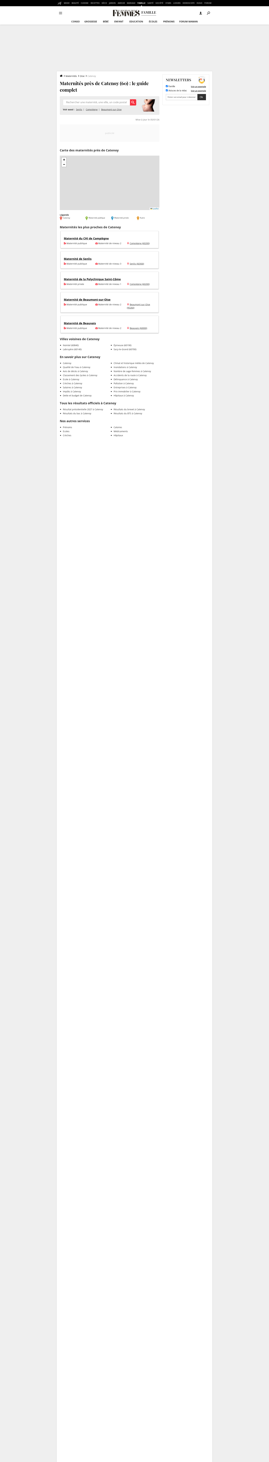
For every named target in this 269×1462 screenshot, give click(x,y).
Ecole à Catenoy (71, 379)
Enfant (118, 21)
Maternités (71, 76)
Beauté (75, 3)
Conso (75, 21)
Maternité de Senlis (78, 259)
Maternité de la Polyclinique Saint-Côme (92, 279)
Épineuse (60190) (122, 345)
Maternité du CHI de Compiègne (86, 238)
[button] (64, 159)
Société (159, 3)
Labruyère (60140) (72, 349)
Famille (141, 3)
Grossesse (90, 21)
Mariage (131, 3)
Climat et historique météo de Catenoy (134, 363)
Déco (104, 3)
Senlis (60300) (137, 263)
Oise (82, 76)
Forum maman (188, 21)
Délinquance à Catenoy (126, 379)
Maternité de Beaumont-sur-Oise (87, 299)
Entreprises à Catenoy (125, 387)
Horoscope (189, 3)
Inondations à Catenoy (125, 367)
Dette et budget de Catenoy (77, 395)
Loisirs (177, 3)
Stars (168, 3)
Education (136, 21)
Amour (121, 3)
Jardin (112, 3)
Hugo (199, 3)
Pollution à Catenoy (124, 383)
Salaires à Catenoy (72, 387)
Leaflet (155, 208)
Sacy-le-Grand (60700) (125, 349)
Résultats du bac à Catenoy (77, 413)
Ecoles (66, 431)
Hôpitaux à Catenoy (124, 395)
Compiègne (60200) (140, 243)
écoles (153, 21)
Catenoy (67, 363)
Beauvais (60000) (138, 328)
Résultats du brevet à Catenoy (129, 409)
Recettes (95, 3)
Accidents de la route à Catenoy (130, 375)
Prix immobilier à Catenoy (127, 391)
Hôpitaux (118, 435)
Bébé (106, 21)
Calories (118, 427)
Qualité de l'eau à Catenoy (76, 367)
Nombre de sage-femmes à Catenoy (132, 371)
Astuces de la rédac (177, 91)
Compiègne (92, 109)
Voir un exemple (198, 86)
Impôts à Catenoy (72, 391)
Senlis (79, 109)
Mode (67, 3)
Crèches (67, 435)
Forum (207, 3)
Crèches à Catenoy (72, 383)
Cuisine (84, 3)
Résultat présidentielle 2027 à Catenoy (83, 409)
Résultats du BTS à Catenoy (128, 413)
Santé (150, 3)
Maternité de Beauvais (80, 323)
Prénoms (169, 21)
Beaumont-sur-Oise (111, 109)
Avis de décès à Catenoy (75, 371)
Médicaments (121, 431)
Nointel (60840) (71, 345)
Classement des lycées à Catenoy (80, 375)
